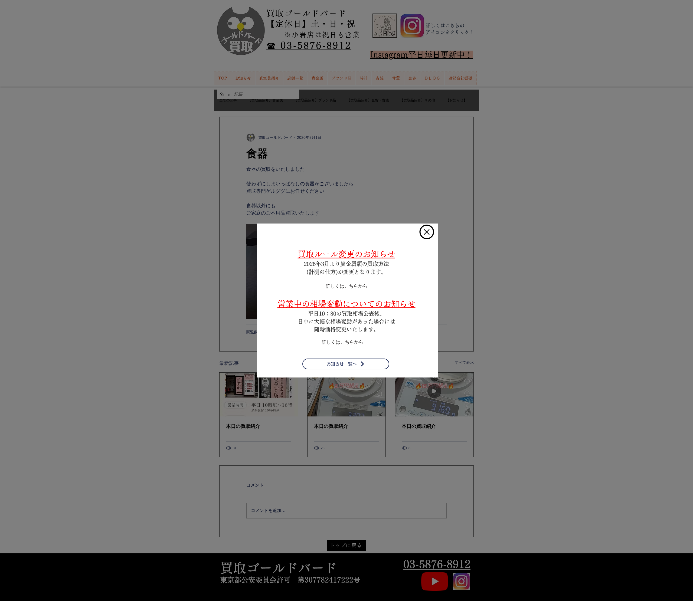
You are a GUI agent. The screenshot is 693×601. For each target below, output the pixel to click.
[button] (426, 232)
